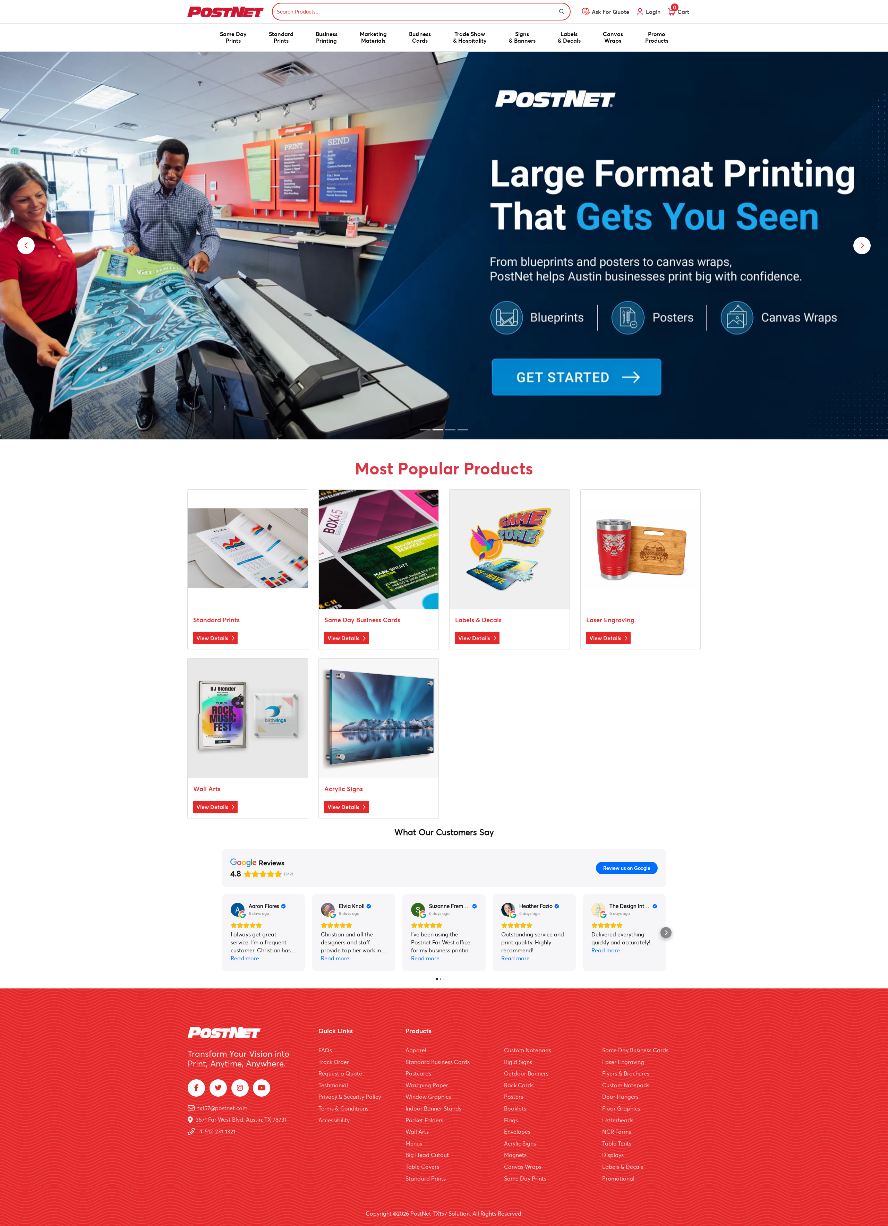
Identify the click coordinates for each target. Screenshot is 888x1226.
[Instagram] (240, 1088)
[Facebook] (196, 1088)
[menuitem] (233, 37)
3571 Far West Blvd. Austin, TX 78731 (241, 1119)
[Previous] (26, 245)
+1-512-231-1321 (216, 1131)
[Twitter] (218, 1088)
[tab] (425, 430)
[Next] (862, 245)
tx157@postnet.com (222, 1108)
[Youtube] (261, 1088)
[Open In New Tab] (444, 245)
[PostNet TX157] (225, 11)
